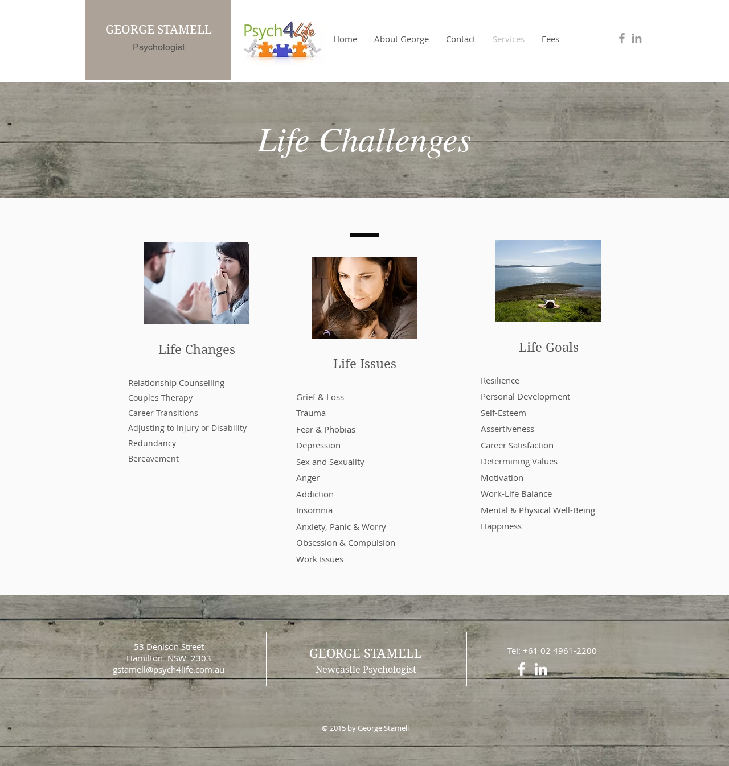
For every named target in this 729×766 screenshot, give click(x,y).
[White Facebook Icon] (521, 669)
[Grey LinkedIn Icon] (637, 38)
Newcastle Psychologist (366, 669)
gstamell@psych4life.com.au (168, 669)
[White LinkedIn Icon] (541, 669)
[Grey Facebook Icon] (622, 38)
